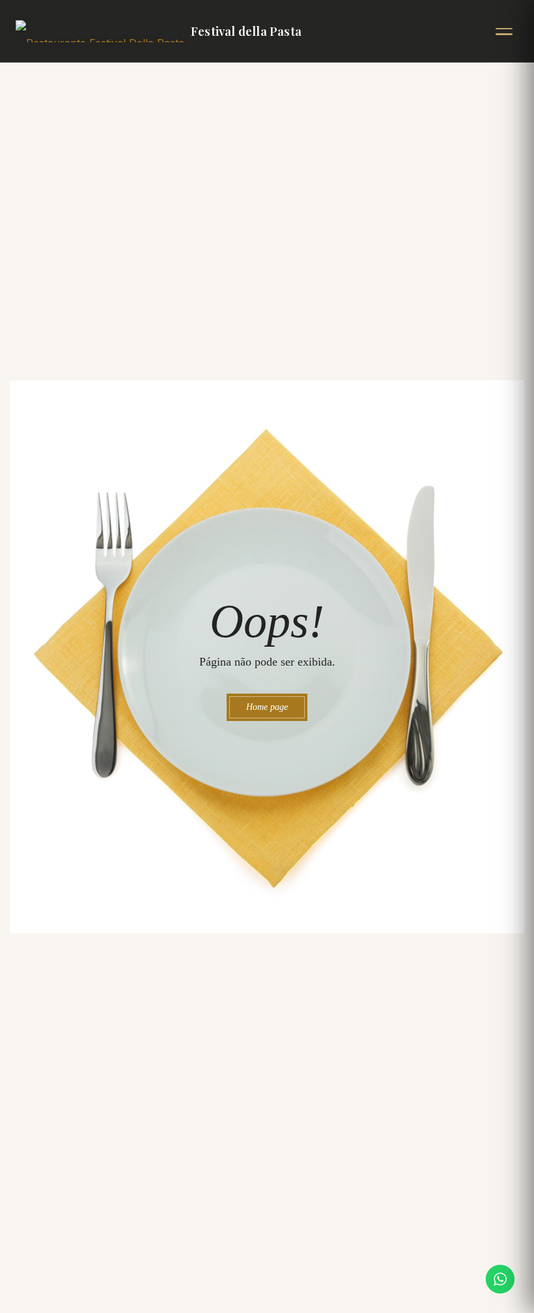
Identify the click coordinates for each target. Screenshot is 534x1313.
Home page (267, 707)
